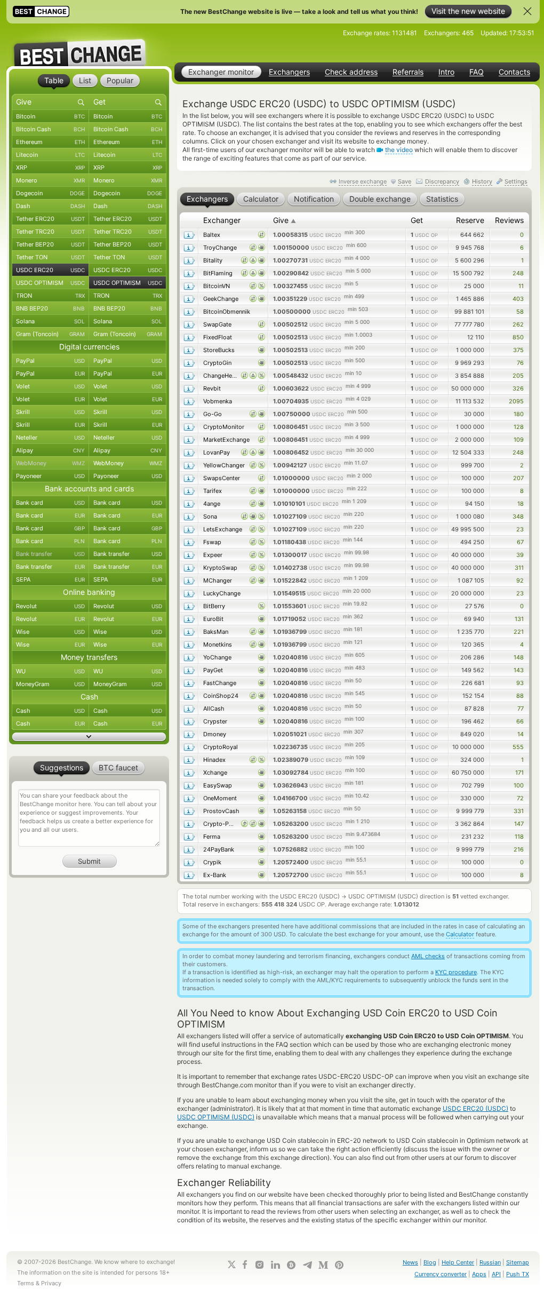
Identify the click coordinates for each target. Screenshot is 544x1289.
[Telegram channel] (307, 1265)
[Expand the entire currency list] (89, 737)
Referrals (408, 72)
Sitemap (517, 1262)
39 (520, 555)
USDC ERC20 (50, 270)
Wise (50, 631)
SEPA (50, 579)
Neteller (50, 437)
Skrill (50, 412)
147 (519, 823)
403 (518, 299)
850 (518, 337)
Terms (25, 1283)
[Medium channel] (323, 1265)
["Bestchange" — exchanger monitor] (89, 44)
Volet (50, 386)
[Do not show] (527, 11)
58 (520, 311)
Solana (50, 321)
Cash (50, 710)
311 (519, 567)
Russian (490, 1262)
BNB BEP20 (50, 308)
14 (520, 734)
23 (520, 529)
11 (521, 286)
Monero (50, 180)
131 (519, 619)
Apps (479, 1274)
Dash (50, 206)
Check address (351, 72)
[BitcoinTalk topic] (291, 1265)
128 (519, 427)
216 (519, 849)
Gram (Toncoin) (50, 334)
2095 (516, 401)
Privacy (51, 1283)
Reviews (509, 220)
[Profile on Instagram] (259, 1265)
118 (519, 836)
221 (519, 631)
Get (417, 220)
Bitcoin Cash (50, 129)
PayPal (50, 360)
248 (518, 273)
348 (518, 516)
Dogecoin (50, 193)
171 (519, 772)
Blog (429, 1262)
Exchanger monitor (221, 71)
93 (520, 683)
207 (518, 478)
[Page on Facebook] (245, 1264)
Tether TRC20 (50, 231)
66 (520, 721)
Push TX (517, 1274)
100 (519, 785)
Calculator (460, 934)
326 (518, 388)
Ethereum (50, 142)
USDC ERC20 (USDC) (475, 1108)
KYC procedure (456, 972)
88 (520, 695)
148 (519, 657)
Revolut (50, 606)
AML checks (428, 956)
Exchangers (289, 72)
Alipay (50, 450)
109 (519, 439)
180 (519, 414)
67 (520, 542)
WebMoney (50, 463)
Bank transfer (50, 554)
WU (50, 671)
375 (518, 350)
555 (518, 747)
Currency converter (440, 1274)
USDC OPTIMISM (50, 283)
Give (284, 220)
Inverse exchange (363, 181)
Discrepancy (442, 181)
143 (519, 670)
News (410, 1262)
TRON (50, 295)
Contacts (514, 72)
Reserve (470, 220)
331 (519, 811)
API (496, 1274)
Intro (446, 72)
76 (520, 363)
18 (520, 503)
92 (520, 580)
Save (404, 181)
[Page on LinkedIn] (275, 1265)
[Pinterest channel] (339, 1265)
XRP (50, 167)
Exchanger (222, 220)
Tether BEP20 (50, 244)
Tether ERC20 (50, 218)
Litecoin (50, 154)
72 (520, 798)
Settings (516, 181)
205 (518, 375)
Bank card (50, 502)
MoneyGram (50, 684)
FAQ (476, 72)
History (482, 181)
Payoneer (50, 476)
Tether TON (50, 257)
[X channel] (232, 1264)
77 (520, 708)
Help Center (458, 1262)
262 (518, 324)
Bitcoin (50, 116)
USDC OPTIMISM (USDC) (215, 1117)
